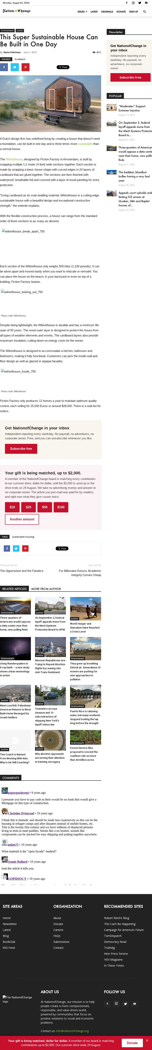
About (57, 918)
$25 (28, 507)
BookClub (9, 942)
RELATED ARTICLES (14, 589)
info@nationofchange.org (72, 1031)
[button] (144, 11)
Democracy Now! (115, 942)
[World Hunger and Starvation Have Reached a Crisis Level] (85, 608)
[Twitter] (140, 3)
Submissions (61, 942)
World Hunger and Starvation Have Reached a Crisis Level (85, 627)
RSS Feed (9, 948)
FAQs (56, 936)
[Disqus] (50, 835)
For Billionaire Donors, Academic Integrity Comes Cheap (80, 573)
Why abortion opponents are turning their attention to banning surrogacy (50, 757)
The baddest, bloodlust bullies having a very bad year (134, 176)
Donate (121, 11)
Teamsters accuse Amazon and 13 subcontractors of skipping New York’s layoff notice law (47, 716)
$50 (45, 507)
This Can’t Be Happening (119, 924)
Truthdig (109, 948)
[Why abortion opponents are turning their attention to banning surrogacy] (50, 740)
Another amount (22, 519)
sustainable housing (23, 536)
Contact (58, 948)
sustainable (85, 143)
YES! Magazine (113, 959)
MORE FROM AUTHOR (46, 589)
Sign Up (133, 11)
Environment (7, 30)
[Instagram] (133, 3)
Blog (6, 936)
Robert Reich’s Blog (116, 918)
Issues (81, 11)
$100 (61, 507)
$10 (12, 507)
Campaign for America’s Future (124, 930)
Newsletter (10, 924)
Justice (20, 30)
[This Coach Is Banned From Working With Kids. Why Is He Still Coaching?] (15, 740)
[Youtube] (146, 3)
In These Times (114, 965)
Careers (58, 930)
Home (7, 918)
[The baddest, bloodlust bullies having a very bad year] (112, 172)
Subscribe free (21, 448)
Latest (94, 11)
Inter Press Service (116, 953)
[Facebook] (127, 3)
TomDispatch (113, 936)
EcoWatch (20, 59)
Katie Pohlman (12, 52)
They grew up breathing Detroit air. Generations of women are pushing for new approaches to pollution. (85, 671)
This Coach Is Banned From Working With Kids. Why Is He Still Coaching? (14, 758)
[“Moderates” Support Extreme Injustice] (112, 107)
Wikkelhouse (14, 159)
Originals (107, 11)
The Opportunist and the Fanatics (21, 571)
